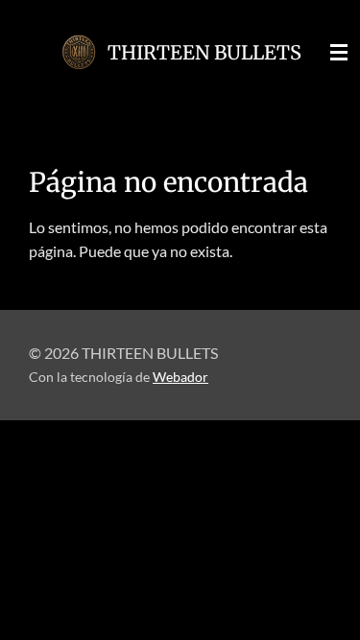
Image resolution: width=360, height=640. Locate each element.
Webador (180, 377)
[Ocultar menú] (339, 53)
